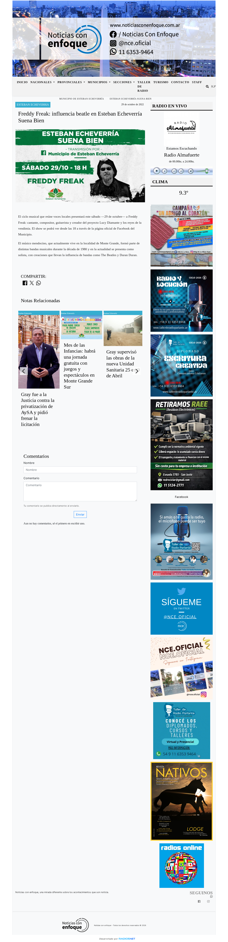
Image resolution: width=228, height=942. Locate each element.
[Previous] (24, 371)
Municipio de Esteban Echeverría (81, 99)
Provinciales (70, 82)
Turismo (160, 82)
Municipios (98, 82)
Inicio (22, 82)
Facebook (181, 497)
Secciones (123, 82)
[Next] (137, 371)
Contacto (180, 82)
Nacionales (41, 82)
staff (197, 82)
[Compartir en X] (31, 284)
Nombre (29, 463)
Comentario (31, 478)
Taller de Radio (144, 86)
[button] (207, 86)
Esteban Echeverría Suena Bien (131, 99)
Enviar (80, 514)
